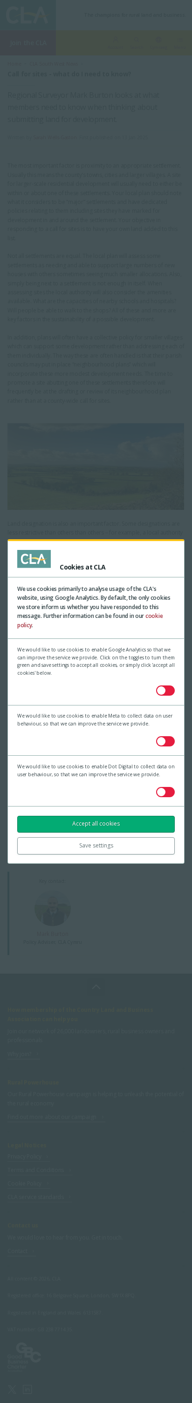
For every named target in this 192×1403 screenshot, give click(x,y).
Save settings (96, 845)
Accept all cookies (96, 823)
